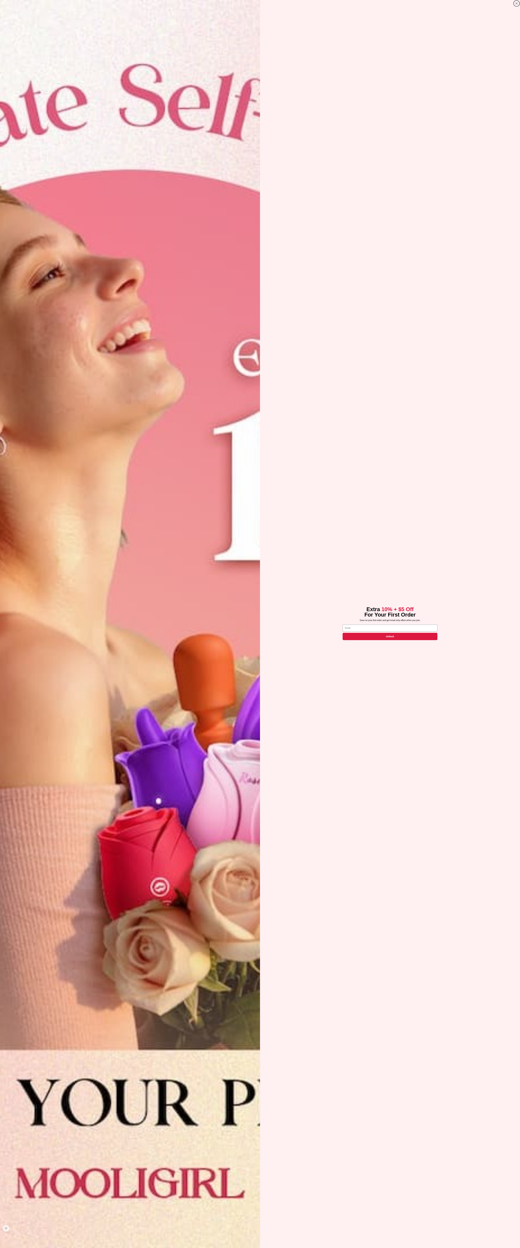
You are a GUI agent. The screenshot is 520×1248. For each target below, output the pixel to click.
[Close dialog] (516, 3)
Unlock (390, 636)
